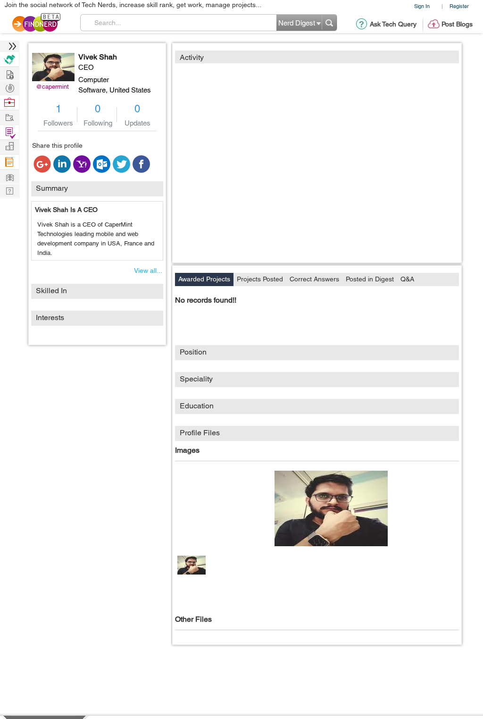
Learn (9, 162)
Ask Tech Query (393, 24)
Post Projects (9, 73)
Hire (9, 59)
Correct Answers (314, 279)
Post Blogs (457, 24)
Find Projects (9, 117)
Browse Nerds (9, 87)
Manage (9, 132)
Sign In (422, 6)
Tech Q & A (9, 190)
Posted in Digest (370, 279)
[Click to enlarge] (331, 508)
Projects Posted (260, 279)
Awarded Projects (204, 279)
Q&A (407, 279)
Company (9, 146)
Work (9, 102)
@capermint (52, 86)
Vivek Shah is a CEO (66, 209)
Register (459, 6)
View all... (148, 270)
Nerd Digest (9, 176)
